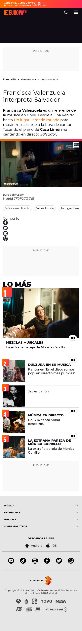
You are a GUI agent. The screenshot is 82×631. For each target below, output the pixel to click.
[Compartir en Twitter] (5, 229)
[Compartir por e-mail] (5, 235)
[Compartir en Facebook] (5, 224)
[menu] (76, 12)
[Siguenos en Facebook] (47, 562)
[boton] (59, 505)
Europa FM (10, 79)
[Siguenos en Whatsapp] (71, 562)
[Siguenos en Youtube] (11, 562)
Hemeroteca (28, 79)
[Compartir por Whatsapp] (5, 240)
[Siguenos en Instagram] (35, 562)
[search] (66, 13)
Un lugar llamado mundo (36, 120)
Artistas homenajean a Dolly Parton (25, 5)
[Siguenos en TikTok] (23, 562)
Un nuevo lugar (49, 79)
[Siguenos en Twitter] (59, 562)
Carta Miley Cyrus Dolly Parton (22, 2)
